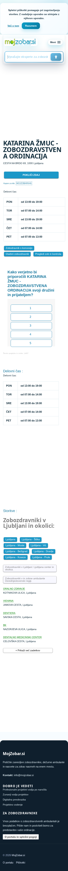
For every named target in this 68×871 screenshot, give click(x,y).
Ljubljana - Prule (41, 557)
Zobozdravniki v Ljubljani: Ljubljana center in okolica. (29, 568)
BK (4, 625)
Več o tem (13, 25)
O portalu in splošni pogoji (21, 836)
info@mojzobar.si (24, 775)
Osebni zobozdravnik (17, 254)
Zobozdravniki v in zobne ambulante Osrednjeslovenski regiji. (25, 579)
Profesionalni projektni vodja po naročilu (25, 789)
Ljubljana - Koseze (15, 557)
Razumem (31, 25)
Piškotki (20, 862)
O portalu (8, 862)
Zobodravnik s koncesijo (19, 248)
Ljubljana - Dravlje (44, 551)
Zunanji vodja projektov (15, 794)
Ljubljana (10, 539)
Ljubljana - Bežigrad (16, 551)
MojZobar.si (18, 855)
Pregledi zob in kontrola (48, 254)
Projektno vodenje (13, 804)
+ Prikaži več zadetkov (28, 650)
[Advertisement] (34, 100)
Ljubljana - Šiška (31, 539)
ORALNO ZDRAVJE (14, 588)
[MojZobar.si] (20, 42)
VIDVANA (8, 600)
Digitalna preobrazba (14, 799)
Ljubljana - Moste (14, 545)
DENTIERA (9, 613)
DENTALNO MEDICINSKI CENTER (22, 637)
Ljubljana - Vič (38, 545)
